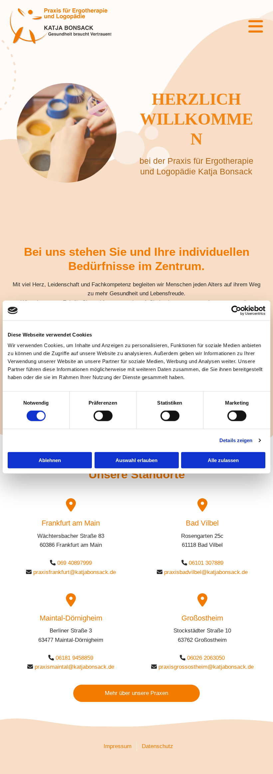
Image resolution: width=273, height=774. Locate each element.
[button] (202, 26)
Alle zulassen (223, 460)
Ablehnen (50, 460)
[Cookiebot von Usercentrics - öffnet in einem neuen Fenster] (236, 311)
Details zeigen (235, 440)
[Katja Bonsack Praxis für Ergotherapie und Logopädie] (73, 26)
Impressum (118, 746)
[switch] (103, 416)
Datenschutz (157, 746)
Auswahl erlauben (136, 460)
